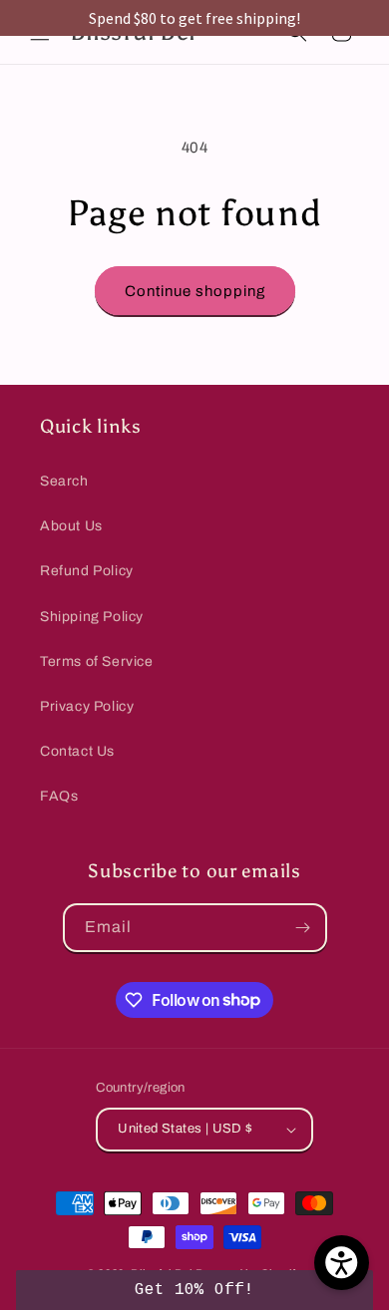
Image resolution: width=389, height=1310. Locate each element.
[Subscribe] (303, 927)
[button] (195, 1290)
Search (64, 481)
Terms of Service (97, 661)
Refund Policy (87, 570)
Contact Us (77, 751)
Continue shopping (195, 291)
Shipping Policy (92, 616)
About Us (71, 525)
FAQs (59, 796)
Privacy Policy (87, 706)
